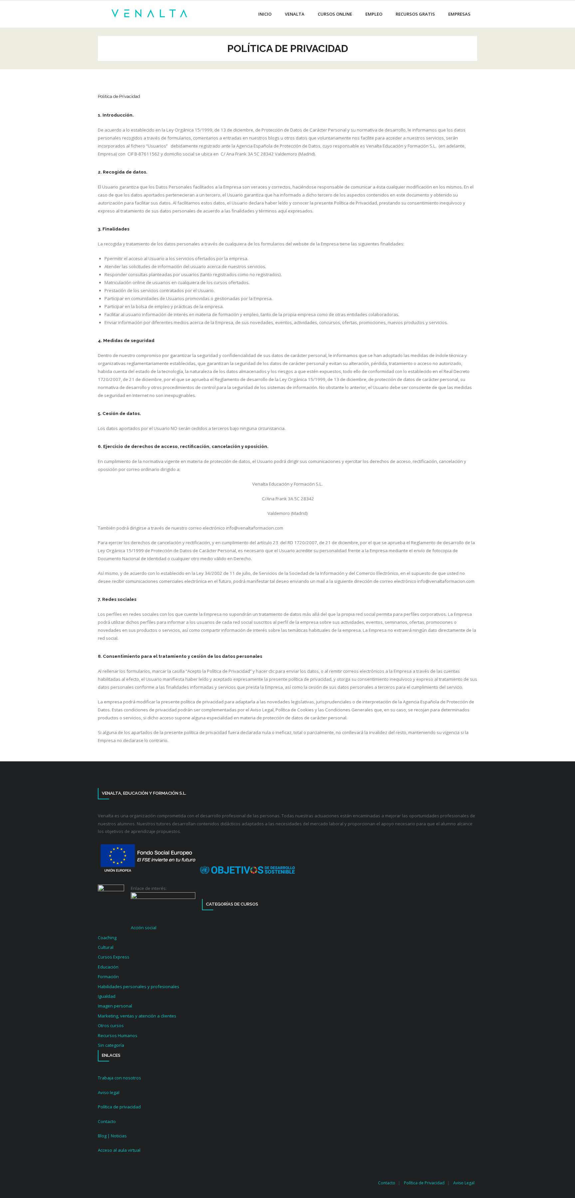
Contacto (107, 1121)
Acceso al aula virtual (119, 1150)
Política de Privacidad (424, 1183)
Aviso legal (108, 1092)
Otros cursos (111, 1025)
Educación (108, 967)
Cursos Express (113, 957)
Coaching (107, 938)
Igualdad (106, 996)
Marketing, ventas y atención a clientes (137, 1016)
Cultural (105, 947)
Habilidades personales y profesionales (138, 987)
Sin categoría (111, 1045)
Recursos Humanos (117, 1035)
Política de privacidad (119, 1107)
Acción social (143, 928)
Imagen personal (115, 1006)
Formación (108, 977)
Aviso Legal (464, 1183)
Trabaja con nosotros (119, 1078)
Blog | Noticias (112, 1136)
